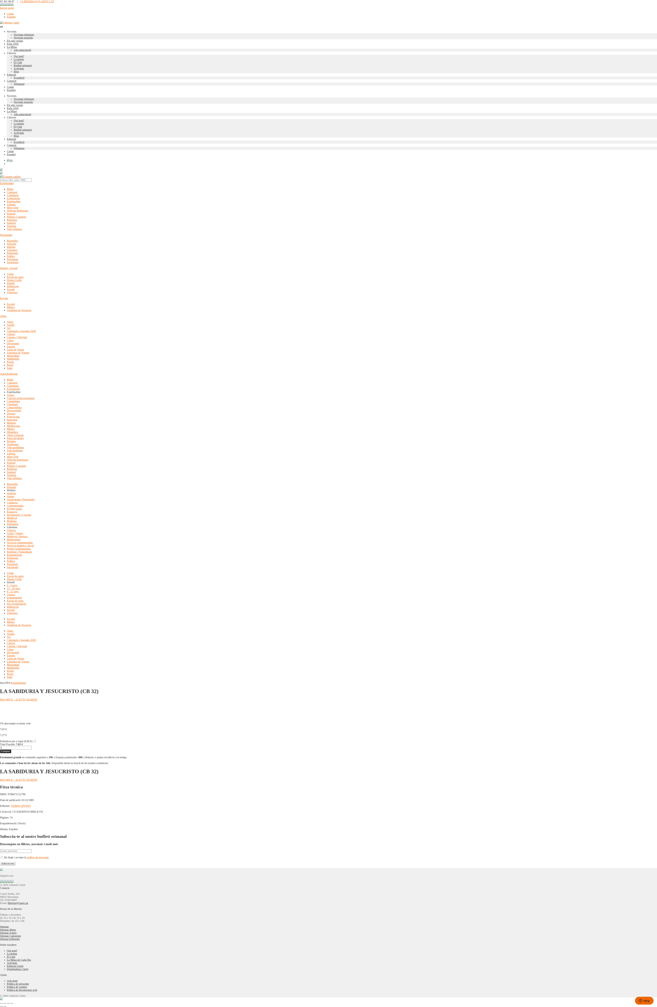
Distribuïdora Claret (17, 969)
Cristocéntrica (14, 407)
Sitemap (4, 926)
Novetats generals (23, 37)
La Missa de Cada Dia (19, 959)
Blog (16, 71)
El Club (18, 62)
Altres (3, 316)
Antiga (10, 496)
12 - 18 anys (13, 588)
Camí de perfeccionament (20, 398)
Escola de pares (15, 277)
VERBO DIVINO (21, 805)
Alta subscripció (22, 50)
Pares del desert (15, 438)
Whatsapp (19, 83)
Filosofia (11, 243)
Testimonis (12, 444)
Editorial (11, 74)
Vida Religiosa (15, 450)
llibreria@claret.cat (18, 903)
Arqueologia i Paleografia (21, 499)
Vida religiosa (14, 229)
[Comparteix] (8, 1003)
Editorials (12, 373)
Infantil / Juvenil (8, 268)
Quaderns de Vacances (19, 310)
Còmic (10, 274)
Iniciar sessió (7, 8)
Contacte (11, 80)
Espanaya (12, 511)
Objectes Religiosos (17, 210)
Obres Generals (15, 435)
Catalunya (12, 502)
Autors (3, 373)
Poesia (10, 361)
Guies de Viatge (15, 349)
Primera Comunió (16, 216)
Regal (10, 365)
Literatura (12, 250)
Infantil (11, 283)
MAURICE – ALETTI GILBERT (18, 699)
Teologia (11, 226)
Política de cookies (17, 986)
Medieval (12, 518)
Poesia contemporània (18, 548)
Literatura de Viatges (18, 352)
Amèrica (11, 493)
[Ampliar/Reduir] (1, 1003)
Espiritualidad (18, 682)
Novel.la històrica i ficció (20, 545)
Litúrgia (11, 204)
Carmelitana (13, 401)
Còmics (11, 594)
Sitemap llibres (8, 929)
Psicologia (12, 259)
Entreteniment (14, 597)
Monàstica (12, 432)
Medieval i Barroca (17, 536)
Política (11, 256)
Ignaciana (12, 419)
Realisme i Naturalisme (19, 551)
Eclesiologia (13, 198)
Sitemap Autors (8, 932)
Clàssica (11, 530)
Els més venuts (15, 40)
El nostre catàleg (12, 176)
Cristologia (13, 195)
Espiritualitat (7, 183)
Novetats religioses (24, 34)
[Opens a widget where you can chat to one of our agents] (644, 1001)
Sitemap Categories (10, 935)
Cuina (10, 340)
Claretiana (12, 404)
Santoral (11, 223)
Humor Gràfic (14, 280)
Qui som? (19, 56)
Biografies (12, 240)
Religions (12, 219)
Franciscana (13, 416)
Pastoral (11, 213)
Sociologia (12, 262)
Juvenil (11, 289)
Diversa (11, 413)
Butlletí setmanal (23, 65)
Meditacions (13, 425)
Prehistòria (12, 524)
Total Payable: (7, 744)
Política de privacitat (18, 983)
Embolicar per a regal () (16, 741)
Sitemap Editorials (10, 939)
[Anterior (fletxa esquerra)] (1, 1006)
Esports (11, 346)
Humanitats (6, 235)
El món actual (14, 508)
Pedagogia (12, 253)
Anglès (11, 325)
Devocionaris (14, 410)
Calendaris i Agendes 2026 (21, 331)
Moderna (12, 521)
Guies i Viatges (15, 533)
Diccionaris (13, 343)
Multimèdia (13, 358)
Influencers (13, 286)
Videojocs (12, 292)
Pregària (11, 441)
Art (8, 328)
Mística (11, 429)
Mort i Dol (12, 207)
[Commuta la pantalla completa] (4, 1003)
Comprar (5, 751)
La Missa (12, 47)
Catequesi (12, 192)
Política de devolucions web (22, 990)
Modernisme (13, 539)
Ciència (11, 334)
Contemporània (15, 505)
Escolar (4, 298)
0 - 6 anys (12, 585)
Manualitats (13, 355)
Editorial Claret (15, 966)
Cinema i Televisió (17, 337)
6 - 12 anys (13, 591)
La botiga (19, 59)
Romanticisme (14, 554)
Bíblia (10, 189)
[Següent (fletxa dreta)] (4, 1006)
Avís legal (12, 980)
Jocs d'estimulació (16, 603)
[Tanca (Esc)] (11, 1003)
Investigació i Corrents (19, 514)
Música (11, 307)
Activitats (19, 68)
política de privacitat (38, 857)
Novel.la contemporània (20, 542)
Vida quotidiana (15, 447)
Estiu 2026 (12, 43)
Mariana (11, 422)
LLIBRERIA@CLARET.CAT (37, 1)
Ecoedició (19, 77)
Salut (9, 368)
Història (11, 247)
